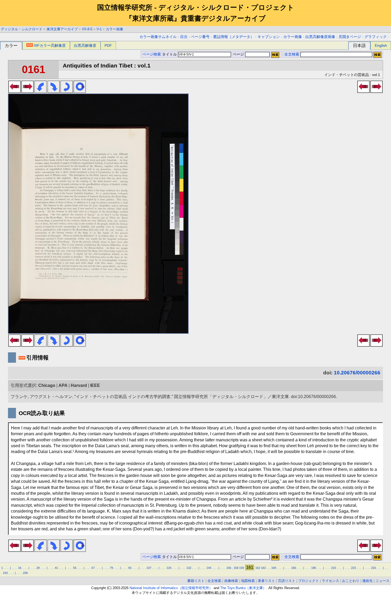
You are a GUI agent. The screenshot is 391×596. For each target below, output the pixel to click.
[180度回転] (66, 91)
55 (74, 567)
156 (228, 567)
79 (111, 567)
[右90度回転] (53, 91)
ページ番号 (200, 37)
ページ (238, 54)
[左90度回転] (40, 91)
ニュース (382, 581)
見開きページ (350, 37)
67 (93, 567)
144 (208, 567)
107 (149, 567)
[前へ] (14, 91)
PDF (108, 45)
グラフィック (375, 37)
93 (129, 567)
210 (333, 567)
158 (236, 567)
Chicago (46, 385)
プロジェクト (308, 581)
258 (25, 572)
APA (63, 385)
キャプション (268, 37)
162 (257, 567)
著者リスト (266, 581)
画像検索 (231, 581)
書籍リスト (196, 581)
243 (5, 572)
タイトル (170, 54)
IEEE (95, 385)
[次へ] (27, 91)
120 (169, 567)
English (381, 45)
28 (38, 567)
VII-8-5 (87, 29)
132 (188, 567)
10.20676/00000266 (357, 372)
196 (313, 567)
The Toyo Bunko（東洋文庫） (243, 588)
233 (373, 567)
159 (241, 567)
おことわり (350, 581)
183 (293, 567)
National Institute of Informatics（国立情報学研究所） (171, 588)
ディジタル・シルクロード (21, 29)
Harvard (79, 385)
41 (56, 567)
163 (263, 567)
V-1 (99, 29)
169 (273, 567)
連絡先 (367, 581)
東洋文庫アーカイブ (62, 29)
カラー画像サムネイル (158, 37)
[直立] (79, 91)
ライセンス (330, 581)
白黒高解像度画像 (320, 37)
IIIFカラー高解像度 (50, 45)
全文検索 (291, 54)
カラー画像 (114, 29)
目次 (184, 37)
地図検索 (248, 581)
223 (353, 567)
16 (19, 567)
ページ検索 (151, 54)
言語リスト (286, 581)
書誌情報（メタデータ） (233, 37)
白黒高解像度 (85, 45)
